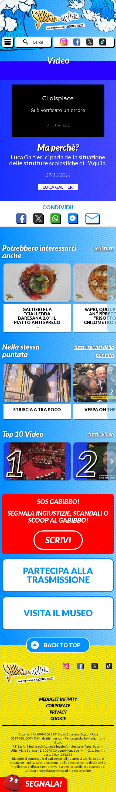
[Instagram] (63, 41)
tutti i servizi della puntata (94, 351)
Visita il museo (58, 613)
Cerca (38, 41)
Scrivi (58, 540)
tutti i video (101, 434)
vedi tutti (103, 248)
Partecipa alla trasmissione (58, 575)
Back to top (62, 645)
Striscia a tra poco (37, 409)
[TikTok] (102, 41)
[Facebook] (76, 41)
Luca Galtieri (58, 186)
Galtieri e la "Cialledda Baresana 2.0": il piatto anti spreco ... (37, 318)
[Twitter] (89, 41)
